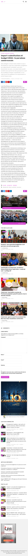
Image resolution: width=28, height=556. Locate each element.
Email (2, 360)
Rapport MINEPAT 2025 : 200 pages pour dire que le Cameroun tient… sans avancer (14, 480)
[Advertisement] (14, 18)
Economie (12, 53)
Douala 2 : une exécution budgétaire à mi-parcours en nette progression (13, 245)
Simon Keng (4, 297)
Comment (3, 337)
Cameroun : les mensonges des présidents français (16, 455)
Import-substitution (13, 187)
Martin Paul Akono (6, 78)
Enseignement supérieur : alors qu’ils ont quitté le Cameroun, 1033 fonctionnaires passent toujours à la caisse (16, 426)
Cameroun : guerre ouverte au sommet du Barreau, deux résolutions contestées (13, 317)
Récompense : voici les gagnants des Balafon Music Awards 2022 (15, 433)
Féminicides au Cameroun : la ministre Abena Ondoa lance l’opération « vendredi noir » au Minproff (13, 269)
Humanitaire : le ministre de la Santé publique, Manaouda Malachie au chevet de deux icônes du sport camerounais (16, 449)
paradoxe (19, 187)
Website (3, 365)
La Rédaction (5, 248)
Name (2, 354)
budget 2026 (5, 187)
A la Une (2, 53)
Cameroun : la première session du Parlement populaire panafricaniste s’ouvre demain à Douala (14, 294)
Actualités (7, 53)
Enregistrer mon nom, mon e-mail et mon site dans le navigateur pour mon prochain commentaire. (13, 373)
